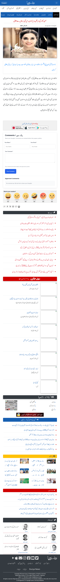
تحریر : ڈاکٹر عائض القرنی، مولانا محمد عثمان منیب (29, 317)
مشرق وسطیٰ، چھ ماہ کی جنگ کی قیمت (12, 537)
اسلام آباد (51, 406)
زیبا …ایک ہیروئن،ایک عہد (31, 368)
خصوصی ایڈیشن (10, 8)
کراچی (52, 410)
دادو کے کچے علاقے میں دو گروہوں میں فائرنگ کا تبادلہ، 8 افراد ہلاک (39, 504)
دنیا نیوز (25, 569)
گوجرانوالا (32, 406)
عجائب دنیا (36, 15)
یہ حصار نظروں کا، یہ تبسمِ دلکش (30, 341)
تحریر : (37, 386)
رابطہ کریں (46, 563)
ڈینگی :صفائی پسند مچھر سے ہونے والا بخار (28, 355)
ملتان (33, 410)
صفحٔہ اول (55, 8)
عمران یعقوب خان (52, 552)
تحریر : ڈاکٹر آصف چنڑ (34, 358)
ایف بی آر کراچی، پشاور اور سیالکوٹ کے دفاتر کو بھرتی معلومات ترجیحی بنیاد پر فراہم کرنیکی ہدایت (33, 425)
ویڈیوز (18, 569)
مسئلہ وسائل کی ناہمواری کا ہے (11, 527)
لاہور (53, 402)
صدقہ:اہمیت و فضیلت (32, 313)
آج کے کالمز (34, 8)
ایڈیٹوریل (43, 15)
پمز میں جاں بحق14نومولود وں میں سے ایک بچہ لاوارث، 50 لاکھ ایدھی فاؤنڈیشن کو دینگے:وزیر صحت (31, 439)
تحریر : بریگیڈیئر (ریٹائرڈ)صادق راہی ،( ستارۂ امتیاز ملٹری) (27, 303)
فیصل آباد (32, 402)
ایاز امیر (26, 531)
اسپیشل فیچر (18, 8)
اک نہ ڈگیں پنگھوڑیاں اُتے (41, 547)
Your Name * (8, 142)
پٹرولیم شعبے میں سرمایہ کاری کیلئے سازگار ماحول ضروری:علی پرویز (39, 449)
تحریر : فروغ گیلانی (34, 372)
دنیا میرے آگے (27, 15)
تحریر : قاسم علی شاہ (34, 331)
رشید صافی (25, 542)
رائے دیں (30, 563)
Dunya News (34, 569)
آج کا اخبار (41, 8)
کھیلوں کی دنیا (10, 15)
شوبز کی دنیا (19, 15)
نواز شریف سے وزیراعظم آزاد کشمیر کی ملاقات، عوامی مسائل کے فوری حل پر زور (36, 499)
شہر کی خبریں (26, 8)
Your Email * (34, 142)
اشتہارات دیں (11, 563)
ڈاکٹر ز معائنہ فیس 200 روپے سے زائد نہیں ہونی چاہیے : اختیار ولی (39, 430)
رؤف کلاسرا (53, 542)
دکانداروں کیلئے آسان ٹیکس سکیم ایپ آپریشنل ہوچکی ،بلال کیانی (39, 444)
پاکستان (50, 15)
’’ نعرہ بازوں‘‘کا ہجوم (42, 527)
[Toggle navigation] (56, 2)
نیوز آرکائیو (38, 563)
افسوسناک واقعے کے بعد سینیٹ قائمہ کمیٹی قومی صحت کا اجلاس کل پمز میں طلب (36, 509)
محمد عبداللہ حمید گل (23, 552)
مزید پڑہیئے (50, 213)
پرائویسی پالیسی (21, 563)
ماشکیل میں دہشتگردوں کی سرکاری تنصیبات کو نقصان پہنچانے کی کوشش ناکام (37, 513)
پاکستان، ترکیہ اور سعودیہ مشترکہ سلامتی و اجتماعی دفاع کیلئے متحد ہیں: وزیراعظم (37, 494)
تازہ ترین (48, 8)
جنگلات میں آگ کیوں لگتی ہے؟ (30, 285)
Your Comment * (9, 151)
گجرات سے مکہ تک (42, 537)
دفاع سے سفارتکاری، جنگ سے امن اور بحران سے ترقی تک (24, 299)
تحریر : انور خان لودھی (34, 289)
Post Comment (11, 171)
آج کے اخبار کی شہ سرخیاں (28, 420)
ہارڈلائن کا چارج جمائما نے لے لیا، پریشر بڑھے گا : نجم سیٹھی (41, 435)
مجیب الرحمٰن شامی (52, 531)
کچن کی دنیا (35, 382)
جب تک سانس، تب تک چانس (30, 327)
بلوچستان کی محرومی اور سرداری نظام (12, 548)
